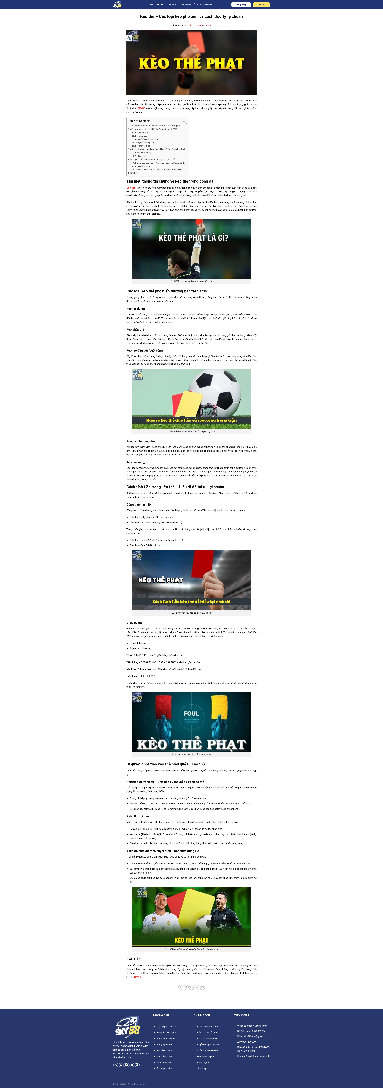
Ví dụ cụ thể (140, 156)
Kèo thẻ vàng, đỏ (142, 146)
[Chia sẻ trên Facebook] (180, 987)
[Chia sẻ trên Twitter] (186, 987)
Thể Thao (160, 4)
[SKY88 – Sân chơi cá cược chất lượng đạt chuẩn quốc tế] (128, 4)
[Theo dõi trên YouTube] (131, 1065)
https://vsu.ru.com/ (257, 1025)
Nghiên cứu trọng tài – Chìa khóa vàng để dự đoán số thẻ (160, 163)
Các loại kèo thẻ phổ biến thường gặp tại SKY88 (153, 129)
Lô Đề (195, 4)
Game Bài (172, 4)
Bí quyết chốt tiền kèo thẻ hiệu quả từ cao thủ (152, 159)
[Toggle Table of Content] (182, 121)
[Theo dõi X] (115, 1065)
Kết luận (134, 173)
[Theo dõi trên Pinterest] (121, 1065)
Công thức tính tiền (143, 152)
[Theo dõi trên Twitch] (137, 1065)
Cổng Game (206, 4)
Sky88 (116, 1042)
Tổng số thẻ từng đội (144, 142)
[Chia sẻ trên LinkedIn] (202, 987)
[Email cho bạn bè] (191, 987)
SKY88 (150, 4)
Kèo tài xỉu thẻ (141, 133)
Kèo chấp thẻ (141, 136)
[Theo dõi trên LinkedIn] (126, 1065)
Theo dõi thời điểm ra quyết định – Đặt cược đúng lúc (158, 169)
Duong (208, 25)
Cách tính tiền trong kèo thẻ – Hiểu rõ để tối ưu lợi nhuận (158, 149)
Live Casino (185, 4)
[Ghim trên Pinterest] (196, 987)
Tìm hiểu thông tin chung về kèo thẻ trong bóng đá (155, 125)
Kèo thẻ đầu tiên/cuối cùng (147, 139)
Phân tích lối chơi (142, 166)
